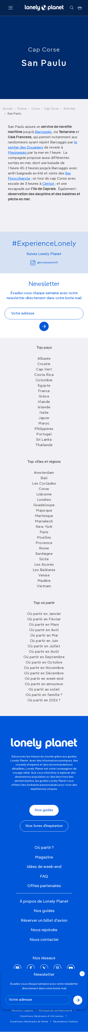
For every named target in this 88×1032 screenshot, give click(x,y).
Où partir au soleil (44, 689)
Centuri (48, 184)
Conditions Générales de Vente (29, 1022)
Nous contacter (44, 940)
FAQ (44, 876)
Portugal (44, 434)
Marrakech (44, 521)
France (22, 108)
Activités (69, 108)
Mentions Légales (23, 1010)
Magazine (44, 857)
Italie (44, 413)
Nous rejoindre (44, 930)
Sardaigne (44, 554)
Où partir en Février (44, 619)
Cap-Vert (44, 369)
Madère (44, 581)
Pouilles (44, 538)
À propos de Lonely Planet (44, 901)
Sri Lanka (44, 440)
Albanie (44, 359)
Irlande (44, 402)
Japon (44, 418)
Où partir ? (44, 848)
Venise (44, 575)
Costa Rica (44, 375)
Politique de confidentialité (55, 1010)
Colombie (44, 380)
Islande (44, 407)
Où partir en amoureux (44, 684)
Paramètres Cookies (65, 1022)
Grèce (44, 396)
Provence (44, 543)
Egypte (44, 386)
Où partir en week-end (44, 679)
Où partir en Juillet (44, 646)
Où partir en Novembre (44, 668)
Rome (44, 548)
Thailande (44, 445)
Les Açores (44, 565)
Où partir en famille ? (44, 695)
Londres (44, 500)
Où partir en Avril (44, 630)
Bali (44, 478)
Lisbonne (44, 494)
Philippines (44, 429)
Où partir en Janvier (44, 614)
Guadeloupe (44, 505)
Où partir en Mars (44, 625)
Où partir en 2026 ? (44, 700)
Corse (35, 108)
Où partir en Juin (44, 641)
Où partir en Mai (44, 635)
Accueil (8, 108)
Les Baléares (44, 570)
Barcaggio (43, 132)
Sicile (44, 559)
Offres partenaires (44, 886)
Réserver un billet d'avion (44, 921)
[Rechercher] (72, 8)
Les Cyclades (44, 484)
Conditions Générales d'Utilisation (42, 1016)
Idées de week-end (44, 867)
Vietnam (44, 586)
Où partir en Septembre (44, 657)
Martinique (44, 516)
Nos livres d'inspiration (44, 826)
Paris (44, 532)
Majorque (44, 511)
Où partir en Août (44, 652)
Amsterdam (44, 473)
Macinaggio (18, 153)
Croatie (44, 364)
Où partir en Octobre (44, 662)
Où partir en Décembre (44, 673)
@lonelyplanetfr (47, 262)
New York (44, 527)
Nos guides (44, 810)
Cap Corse (44, 50)
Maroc (44, 423)
